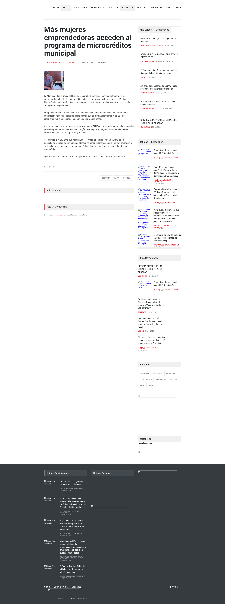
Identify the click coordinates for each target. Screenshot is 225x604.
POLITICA (142, 7)
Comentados (162, 29)
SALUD (170, 180)
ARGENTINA (144, 374)
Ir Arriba (174, 586)
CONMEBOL (170, 374)
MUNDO (141, 331)
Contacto (76, 586)
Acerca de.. (62, 599)
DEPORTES (156, 7)
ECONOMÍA (127, 7)
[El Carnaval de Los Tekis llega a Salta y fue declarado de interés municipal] (144, 240)
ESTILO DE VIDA (144, 347)
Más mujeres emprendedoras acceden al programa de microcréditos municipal (88, 41)
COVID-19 (113, 7)
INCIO (56, 7)
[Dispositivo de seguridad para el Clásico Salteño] (144, 155)
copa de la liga (161, 380)
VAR (168, 7)
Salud (47, 586)
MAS (178, 7)
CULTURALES (145, 61)
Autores (72, 599)
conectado (59, 215)
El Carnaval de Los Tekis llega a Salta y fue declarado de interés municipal (167, 238)
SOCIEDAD (69, 63)
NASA (142, 385)
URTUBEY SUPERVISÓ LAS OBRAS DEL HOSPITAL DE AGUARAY (150, 269)
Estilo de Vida (61, 586)
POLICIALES (167, 157)
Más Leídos (146, 29)
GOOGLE (173, 380)
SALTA (66, 7)
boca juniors (157, 374)
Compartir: (49, 166)
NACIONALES (80, 7)
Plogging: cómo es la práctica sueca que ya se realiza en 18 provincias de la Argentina (151, 340)
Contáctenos (82, 599)
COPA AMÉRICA (146, 380)
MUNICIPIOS (97, 7)
